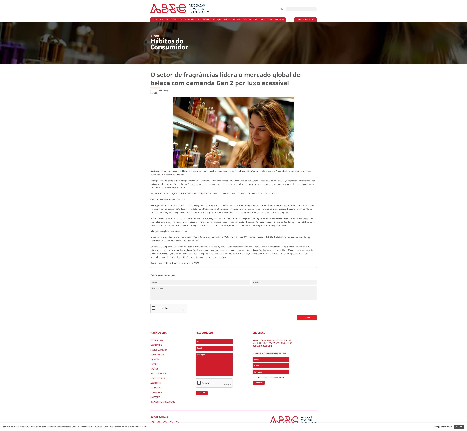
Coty (182, 194)
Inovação (217, 20)
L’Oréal (201, 194)
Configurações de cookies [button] (443, 427)
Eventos (237, 20)
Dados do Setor (250, 20)
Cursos (227, 20)
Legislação (155, 388)
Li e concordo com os (269, 378)
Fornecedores (266, 20)
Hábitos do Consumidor (169, 45)
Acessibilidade (204, 20)
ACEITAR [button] (459, 427)
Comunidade (156, 392)
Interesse (258, 372)
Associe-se (279, 20)
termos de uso (278, 378)
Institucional (158, 20)
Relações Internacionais (162, 402)
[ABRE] (187, 9)
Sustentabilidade (187, 20)
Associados (172, 20)
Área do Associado (305, 20)
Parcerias (155, 397)
